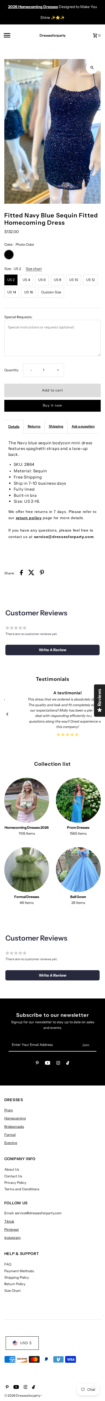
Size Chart (12, 1291)
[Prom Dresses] (78, 800)
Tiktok (9, 1221)
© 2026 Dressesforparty (22, 1395)
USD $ (26, 1343)
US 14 (11, 292)
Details (13, 427)
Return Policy (15, 1284)
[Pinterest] (37, 1064)
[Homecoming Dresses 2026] (26, 800)
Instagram (12, 1238)
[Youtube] (47, 1064)
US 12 (90, 280)
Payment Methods (19, 1271)
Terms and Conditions (21, 1189)
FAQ (7, 1264)
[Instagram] (58, 1064)
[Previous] (8, 714)
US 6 (42, 280)
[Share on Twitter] (31, 573)
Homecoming (15, 1118)
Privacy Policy (15, 1183)
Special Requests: (18, 317)
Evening (10, 1143)
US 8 (57, 280)
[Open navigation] (16, 35)
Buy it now (52, 405)
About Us (11, 1169)
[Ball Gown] (78, 869)
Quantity (11, 370)
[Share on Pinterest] (42, 573)
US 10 (73, 280)
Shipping (56, 426)
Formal (10, 1135)
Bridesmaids (14, 1127)
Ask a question (83, 426)
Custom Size (51, 292)
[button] (52, 650)
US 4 (26, 280)
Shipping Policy (16, 1277)
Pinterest (11, 1229)
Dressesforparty (53, 35)
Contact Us (13, 1176)
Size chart (34, 269)
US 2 (11, 280)
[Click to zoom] (92, 68)
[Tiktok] (67, 1064)
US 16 (28, 292)
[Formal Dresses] (26, 869)
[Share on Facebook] (21, 573)
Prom (8, 1110)
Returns (34, 426)
